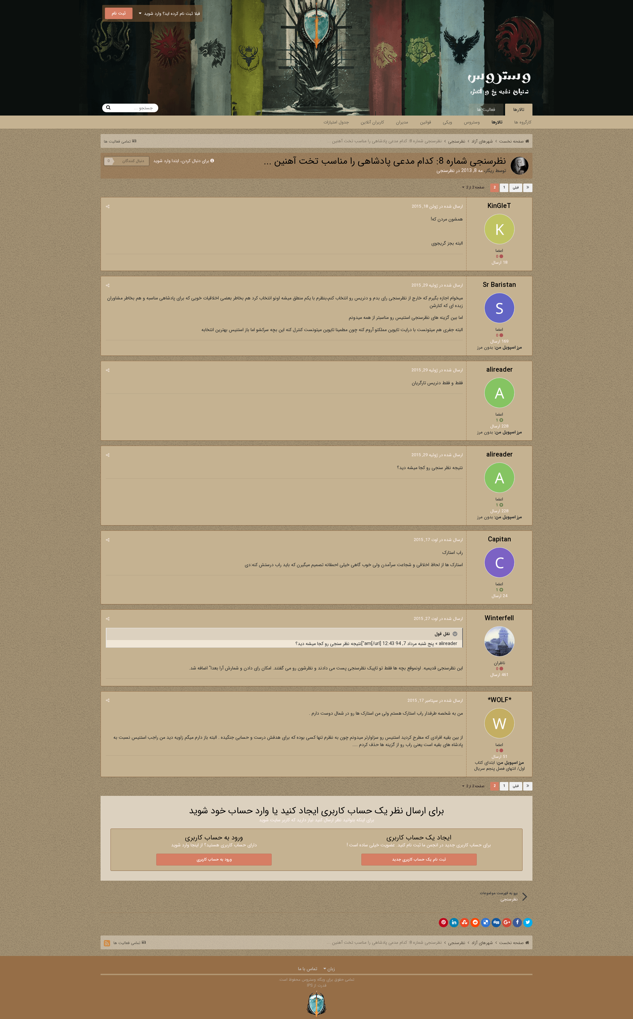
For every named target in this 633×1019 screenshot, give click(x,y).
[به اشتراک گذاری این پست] (107, 206)
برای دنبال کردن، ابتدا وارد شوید (181, 160)
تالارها (518, 109)
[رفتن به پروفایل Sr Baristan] (499, 308)
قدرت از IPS (316, 985)
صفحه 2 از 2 (474, 187)
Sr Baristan (499, 285)
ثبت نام (119, 13)
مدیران (402, 122)
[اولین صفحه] (527, 188)
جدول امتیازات (336, 122)
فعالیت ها (486, 109)
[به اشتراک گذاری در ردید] (475, 922)
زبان (330, 968)
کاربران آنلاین (372, 122)
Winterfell (499, 618)
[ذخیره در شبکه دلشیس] (485, 922)
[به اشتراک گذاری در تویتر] (527, 922)
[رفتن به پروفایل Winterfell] (499, 641)
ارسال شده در (437, 206)
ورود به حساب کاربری (214, 859)
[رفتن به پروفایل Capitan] (499, 562)
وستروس (472, 122)
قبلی (516, 187)
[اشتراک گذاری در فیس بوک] (517, 922)
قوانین (425, 122)
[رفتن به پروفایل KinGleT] (499, 229)
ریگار (489, 170)
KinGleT (499, 206)
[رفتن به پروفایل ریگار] (519, 166)
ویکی (447, 122)
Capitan (499, 539)
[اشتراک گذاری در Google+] (506, 922)
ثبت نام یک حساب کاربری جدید (419, 859)
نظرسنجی (446, 170)
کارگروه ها (522, 122)
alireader (499, 370)
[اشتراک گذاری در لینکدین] (454, 922)
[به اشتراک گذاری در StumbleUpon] (464, 922)
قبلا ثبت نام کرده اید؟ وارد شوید (170, 13)
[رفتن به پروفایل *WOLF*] (499, 723)
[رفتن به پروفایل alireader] (499, 393)
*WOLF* (499, 700)
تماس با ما (307, 968)
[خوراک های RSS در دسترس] (107, 943)
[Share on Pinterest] (443, 922)
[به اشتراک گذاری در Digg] (496, 922)
